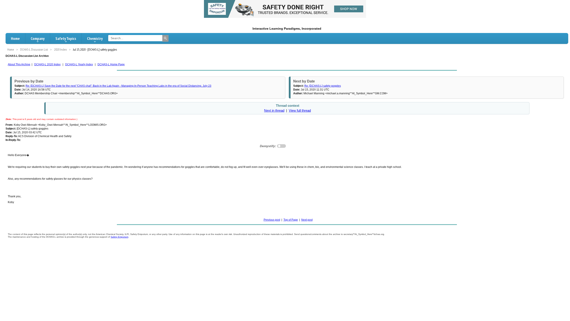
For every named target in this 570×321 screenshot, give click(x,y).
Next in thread (274, 110)
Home (15, 38)
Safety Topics (65, 38)
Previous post (272, 219)
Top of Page (290, 219)
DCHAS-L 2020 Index (47, 64)
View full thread (300, 110)
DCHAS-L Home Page (111, 64)
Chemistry (95, 38)
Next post (307, 219)
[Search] (165, 38)
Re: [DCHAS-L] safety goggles (322, 85)
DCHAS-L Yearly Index (79, 64)
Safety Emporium (119, 237)
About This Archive (19, 64)
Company (38, 38)
